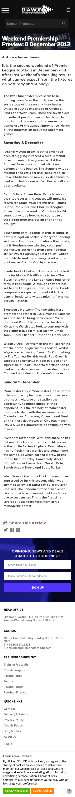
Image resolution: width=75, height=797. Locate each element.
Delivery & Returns (16, 714)
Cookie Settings (42, 790)
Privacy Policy (13, 720)
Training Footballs (16, 664)
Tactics (8, 681)
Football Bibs (13, 675)
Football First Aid (16, 692)
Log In (8, 744)
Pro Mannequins (14, 670)
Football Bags (13, 686)
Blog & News (12, 731)
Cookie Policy (13, 725)
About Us (10, 736)
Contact (9, 708)
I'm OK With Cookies (16, 791)
